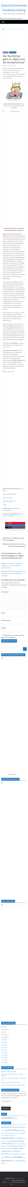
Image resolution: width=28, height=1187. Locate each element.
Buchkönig (5, 52)
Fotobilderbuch (12, 1135)
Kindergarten (4, 1146)
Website (3, 628)
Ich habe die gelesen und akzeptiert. (12, 636)
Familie (22, 1133)
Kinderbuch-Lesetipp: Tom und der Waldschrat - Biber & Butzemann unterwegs (13, 573)
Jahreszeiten (4, 1141)
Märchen (6, 1148)
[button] (8, 523)
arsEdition (13, 1127)
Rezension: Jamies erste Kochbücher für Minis (13, 1085)
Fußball (14, 1138)
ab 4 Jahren (4, 1042)
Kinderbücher (13, 52)
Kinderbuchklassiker (17, 1141)
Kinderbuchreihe (6, 1143)
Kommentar (5, 592)
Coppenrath (21, 1130)
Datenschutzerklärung (17, 635)
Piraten (12, 1151)
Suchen (25, 649)
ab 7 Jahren (4, 1047)
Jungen (9, 1141)
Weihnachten (6, 1160)
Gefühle (19, 1138)
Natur (10, 1148)
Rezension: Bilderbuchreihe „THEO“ (10, 1082)
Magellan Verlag (22, 1146)
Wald (24, 1157)
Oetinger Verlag (17, 1148)
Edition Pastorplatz (8, 497)
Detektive (3, 1133)
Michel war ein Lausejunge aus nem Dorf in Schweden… (13, 539)
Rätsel (21, 1151)
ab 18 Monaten (5, 1037)
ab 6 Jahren (4, 1045)
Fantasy (7, 1135)
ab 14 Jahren (4, 1060)
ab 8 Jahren (4, 1050)
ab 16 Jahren (4, 1062)
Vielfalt (12, 1157)
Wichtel (13, 1161)
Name (3, 613)
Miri (15, 65)
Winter (3, 1163)
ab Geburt (4, 1027)
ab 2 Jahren (4, 1034)
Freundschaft (7, 1138)
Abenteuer (5, 1127)
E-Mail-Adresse (6, 620)
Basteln (3, 1130)
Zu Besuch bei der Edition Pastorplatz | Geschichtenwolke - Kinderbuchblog (11, 566)
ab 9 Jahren (4, 1052)
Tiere (7, 1157)
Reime (17, 1151)
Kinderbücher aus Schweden (18, 1143)
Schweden (4, 1154)
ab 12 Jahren (4, 1057)
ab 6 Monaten (4, 1029)
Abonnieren (6, 1108)
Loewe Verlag (10, 1146)
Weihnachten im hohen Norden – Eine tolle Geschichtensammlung (14, 545)
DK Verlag (8, 1133)
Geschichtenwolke (15, 508)
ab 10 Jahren (4, 1055)
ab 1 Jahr (3, 1032)
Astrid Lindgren (20, 1127)
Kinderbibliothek (7, 74)
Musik (3, 1148)
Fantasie (3, 1135)
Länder (16, 1146)
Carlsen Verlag (11, 1130)
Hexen (23, 1138)
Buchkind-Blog (14, 72)
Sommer (11, 1154)
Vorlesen (18, 1157)
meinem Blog (6, 347)
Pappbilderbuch (6, 1151)
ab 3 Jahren (4, 1039)
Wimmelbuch (20, 1161)
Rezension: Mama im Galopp (8, 1071)
